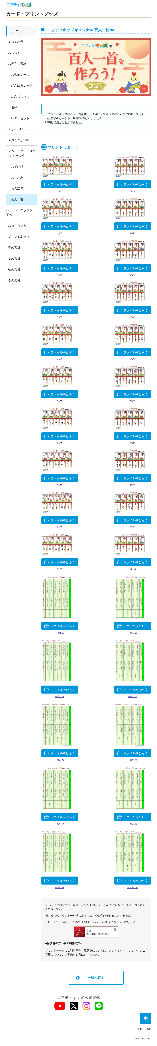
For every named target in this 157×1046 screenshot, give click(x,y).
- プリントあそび (17, 236)
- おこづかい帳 (19, 140)
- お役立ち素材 (16, 63)
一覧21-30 (59, 696)
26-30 (132, 275)
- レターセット (19, 118)
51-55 (59, 401)
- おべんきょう (16, 225)
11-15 (59, 233)
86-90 (132, 527)
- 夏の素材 (13, 258)
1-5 (59, 191)
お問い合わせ (144, 1029)
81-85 (59, 527)
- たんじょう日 (19, 96)
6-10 (133, 191)
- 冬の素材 (13, 280)
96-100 (133, 569)
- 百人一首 (16, 199)
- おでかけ (16, 166)
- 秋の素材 (13, 269)
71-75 (59, 485)
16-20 (132, 233)
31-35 (59, 317)
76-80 (132, 485)
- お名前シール (19, 74)
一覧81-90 (59, 887)
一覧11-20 (132, 633)
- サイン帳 (16, 129)
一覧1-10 (60, 633)
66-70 (132, 443)
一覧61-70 (59, 824)
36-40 (132, 317)
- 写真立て (16, 188)
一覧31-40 (132, 696)
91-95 (59, 569)
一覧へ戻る (96, 978)
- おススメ (13, 52)
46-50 (132, 359)
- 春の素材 (13, 247)
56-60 (132, 401)
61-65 (59, 443)
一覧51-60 (132, 760)
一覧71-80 (132, 824)
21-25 (59, 275)
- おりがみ (16, 177)
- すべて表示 (14, 42)
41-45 (59, 359)
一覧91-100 (132, 887)
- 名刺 (13, 107)
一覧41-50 (59, 760)
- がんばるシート (21, 85)
